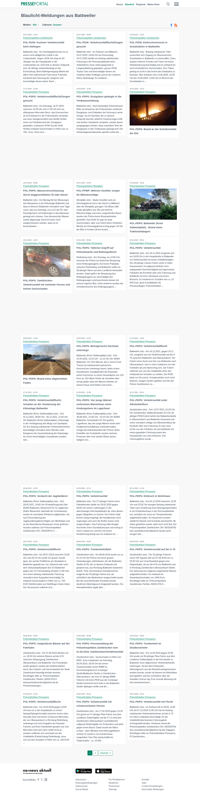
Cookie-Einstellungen (152, 786)
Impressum (81, 779)
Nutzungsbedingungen (87, 783)
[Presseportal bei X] (41, 780)
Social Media (82, 789)
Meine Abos (153, 4)
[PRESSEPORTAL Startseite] (34, 4)
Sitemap (113, 789)
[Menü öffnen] (176, 4)
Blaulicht (129, 4)
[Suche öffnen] (168, 4)
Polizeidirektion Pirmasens (36, 92)
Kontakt (145, 779)
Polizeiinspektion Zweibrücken (38, 38)
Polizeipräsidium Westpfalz (89, 186)
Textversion (114, 786)
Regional (140, 4)
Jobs (144, 783)
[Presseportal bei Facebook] (37, 780)
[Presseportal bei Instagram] (45, 779)
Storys (119, 4)
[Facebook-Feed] (171, 25)
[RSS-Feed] (176, 25)
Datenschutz (82, 786)
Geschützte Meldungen (153, 789)
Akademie (113, 783)
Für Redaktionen (117, 779)
